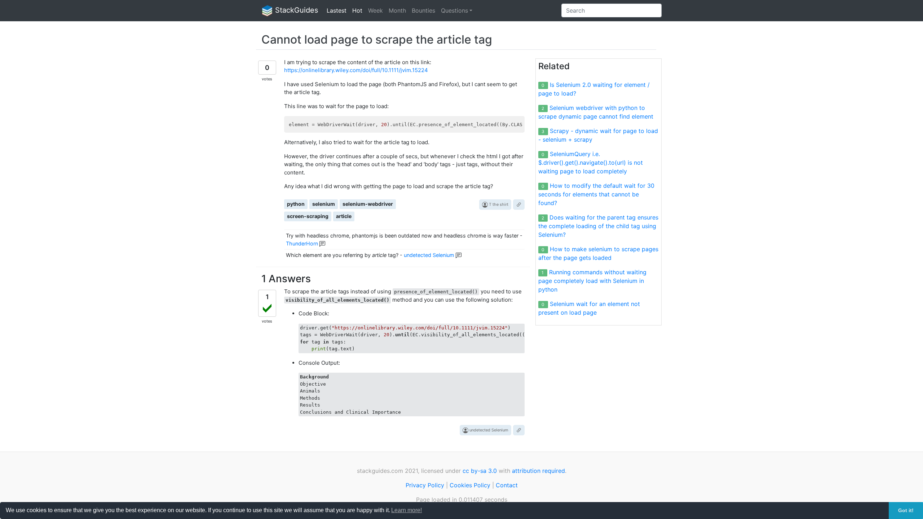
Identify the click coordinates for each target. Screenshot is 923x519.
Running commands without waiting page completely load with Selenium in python (592, 281)
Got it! (906, 510)
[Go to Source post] (519, 204)
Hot (357, 10)
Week (375, 10)
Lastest (336, 10)
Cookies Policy (470, 485)
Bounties (423, 10)
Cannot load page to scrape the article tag (376, 39)
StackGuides (295, 10)
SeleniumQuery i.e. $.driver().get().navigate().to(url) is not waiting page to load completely (590, 162)
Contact (507, 485)
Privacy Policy (425, 485)
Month (397, 10)
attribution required (538, 470)
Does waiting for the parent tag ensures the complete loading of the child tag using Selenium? (598, 226)
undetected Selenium (429, 255)
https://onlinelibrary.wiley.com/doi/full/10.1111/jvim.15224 (356, 70)
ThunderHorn (302, 243)
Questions (454, 10)
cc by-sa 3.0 (480, 470)
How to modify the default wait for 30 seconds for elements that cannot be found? (596, 194)
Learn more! (406, 510)
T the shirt (498, 204)
